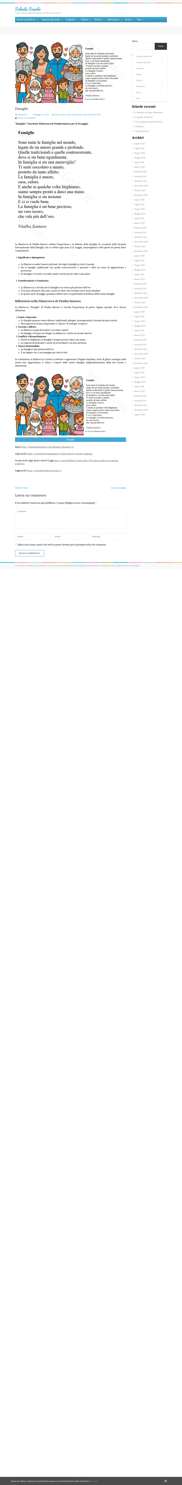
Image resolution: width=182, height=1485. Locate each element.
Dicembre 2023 (140, 293)
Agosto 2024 (139, 256)
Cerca (134, 41)
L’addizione (139, 126)
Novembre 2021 (141, 410)
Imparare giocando (51, 19)
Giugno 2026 (139, 153)
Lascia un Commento (26, 118)
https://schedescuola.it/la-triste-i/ (44, 470)
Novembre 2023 (141, 298)
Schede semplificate (26, 19)
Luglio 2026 (139, 148)
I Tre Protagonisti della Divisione (148, 122)
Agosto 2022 (139, 368)
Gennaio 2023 (140, 344)
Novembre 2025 (141, 186)
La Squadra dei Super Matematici (148, 112)
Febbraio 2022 (140, 396)
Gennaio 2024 (140, 288)
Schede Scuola (28, 9)
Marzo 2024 (139, 279)
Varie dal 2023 (94, 114)
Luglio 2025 (139, 204)
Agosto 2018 (139, 414)
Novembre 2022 (141, 354)
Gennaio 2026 (140, 176)
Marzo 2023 (139, 335)
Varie (139, 19)
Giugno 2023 (139, 321)
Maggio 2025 (139, 214)
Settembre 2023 (141, 307)
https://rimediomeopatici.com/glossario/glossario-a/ (47, 447)
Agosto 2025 (139, 200)
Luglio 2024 (139, 260)
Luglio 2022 (139, 372)
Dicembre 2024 (140, 237)
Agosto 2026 (139, 144)
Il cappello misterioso (143, 117)
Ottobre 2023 (139, 302)
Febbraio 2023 (140, 340)
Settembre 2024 (141, 251)
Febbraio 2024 (140, 284)
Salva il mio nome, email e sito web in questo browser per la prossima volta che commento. (62, 544)
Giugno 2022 (139, 377)
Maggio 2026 (139, 158)
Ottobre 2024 (140, 246)
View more (94, 1481)
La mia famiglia (118, 487)
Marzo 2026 (139, 167)
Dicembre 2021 (140, 405)
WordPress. (135, 566)
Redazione (22, 114)
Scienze (98, 19)
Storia (128, 19)
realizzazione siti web (67, 566)
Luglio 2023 (139, 316)
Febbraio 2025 (140, 228)
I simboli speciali (141, 131)
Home (79, 114)
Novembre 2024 (141, 242)
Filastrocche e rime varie (65, 114)
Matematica (113, 19)
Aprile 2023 (139, 330)
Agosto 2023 (139, 312)
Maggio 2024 (139, 270)
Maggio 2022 (139, 382)
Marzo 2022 (139, 391)
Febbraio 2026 (140, 172)
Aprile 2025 (139, 218)
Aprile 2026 (139, 162)
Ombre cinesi (21, 487)
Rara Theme (116, 566)
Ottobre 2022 (140, 358)
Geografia (70, 19)
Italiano (84, 19)
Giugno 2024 (139, 265)
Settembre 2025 (141, 195)
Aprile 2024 (139, 274)
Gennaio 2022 (140, 400)
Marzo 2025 (139, 223)
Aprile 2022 (139, 386)
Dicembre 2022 (140, 349)
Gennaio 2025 (140, 232)
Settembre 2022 (141, 363)
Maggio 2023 (139, 326)
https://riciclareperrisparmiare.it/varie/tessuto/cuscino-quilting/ (60, 453)
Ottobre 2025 (140, 190)
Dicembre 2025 (140, 181)
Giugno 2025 (139, 209)
